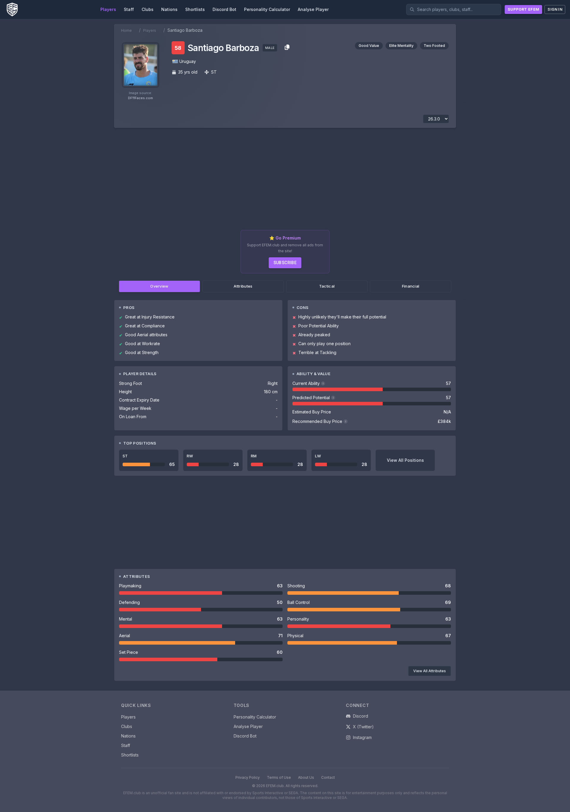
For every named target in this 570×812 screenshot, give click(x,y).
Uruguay (187, 61)
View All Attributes (429, 671)
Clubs (126, 726)
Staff (125, 745)
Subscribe (285, 262)
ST (214, 71)
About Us (306, 777)
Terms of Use (279, 777)
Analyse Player (248, 726)
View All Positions (405, 460)
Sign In (554, 9)
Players (149, 30)
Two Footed (434, 45)
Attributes (243, 286)
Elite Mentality (401, 45)
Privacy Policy (247, 777)
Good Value (369, 45)
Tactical (327, 286)
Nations (128, 735)
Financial (410, 286)
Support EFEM (523, 9)
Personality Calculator (255, 716)
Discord (360, 716)
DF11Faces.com (140, 98)
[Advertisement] (285, 181)
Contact (328, 777)
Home (126, 30)
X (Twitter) (363, 726)
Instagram (362, 737)
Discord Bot (245, 735)
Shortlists (130, 754)
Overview (159, 286)
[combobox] (453, 9)
